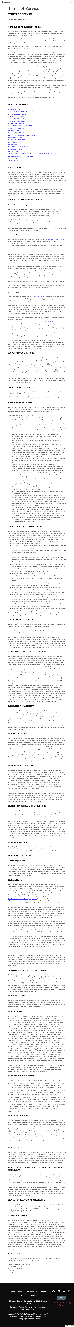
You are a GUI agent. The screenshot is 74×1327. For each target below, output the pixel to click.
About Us (23, 1296)
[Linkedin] (58, 1291)
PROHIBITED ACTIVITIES (37, 296)
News (33, 1296)
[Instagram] (69, 1291)
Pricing (43, 1291)
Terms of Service (58, 1303)
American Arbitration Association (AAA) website (22, 899)
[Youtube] (64, 1291)
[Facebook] (53, 1291)
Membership (32, 1291)
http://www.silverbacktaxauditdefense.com (35, 38)
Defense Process (16, 1291)
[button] (71, 2)
